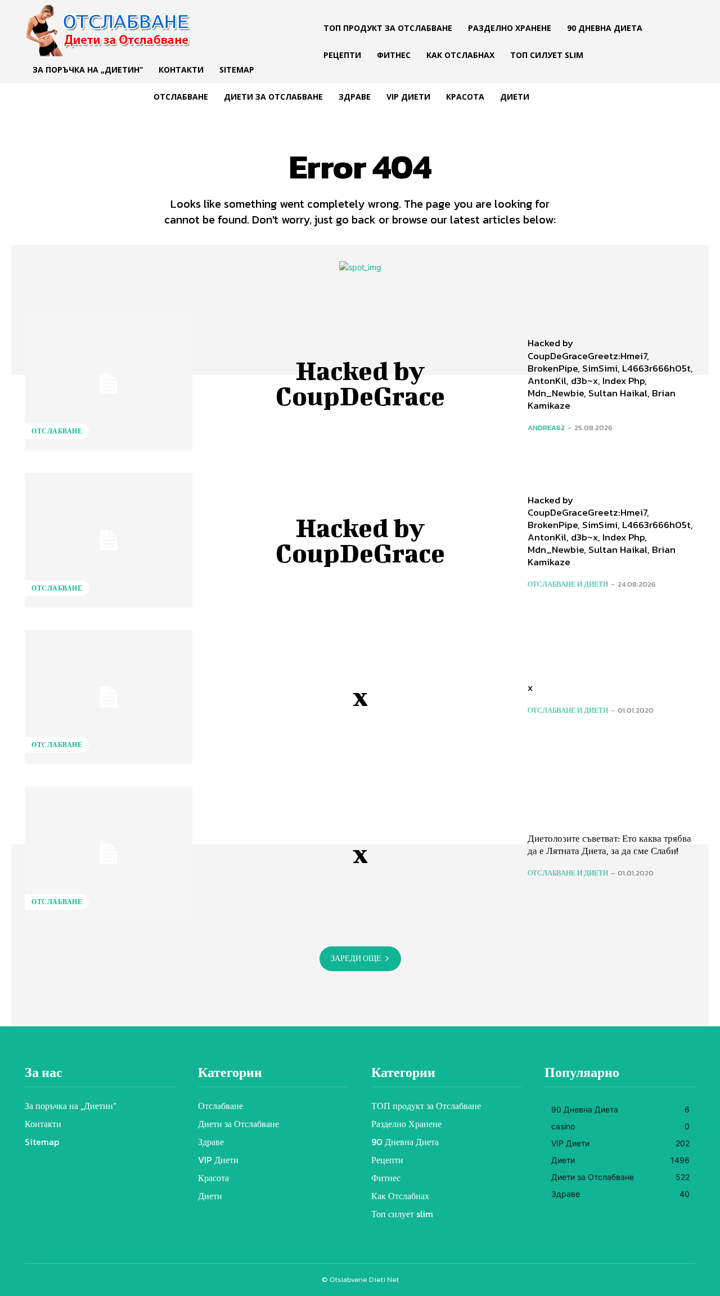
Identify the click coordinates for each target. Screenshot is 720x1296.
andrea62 (546, 427)
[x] (108, 697)
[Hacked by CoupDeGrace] (108, 383)
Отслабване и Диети (568, 584)
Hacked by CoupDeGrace (360, 383)
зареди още (356, 958)
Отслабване (57, 431)
